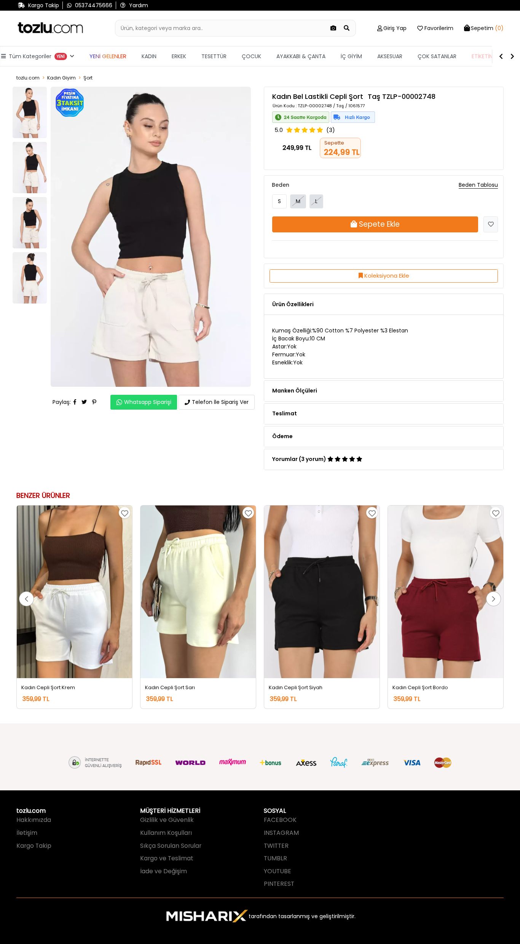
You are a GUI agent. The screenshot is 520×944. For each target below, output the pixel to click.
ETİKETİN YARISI (490, 56)
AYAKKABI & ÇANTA (300, 56)
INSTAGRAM (281, 832)
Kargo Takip (33, 845)
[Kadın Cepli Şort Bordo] (445, 592)
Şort (88, 78)
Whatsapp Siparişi (147, 402)
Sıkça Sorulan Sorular (170, 845)
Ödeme (282, 436)
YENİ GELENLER (107, 56)
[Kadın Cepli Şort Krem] (74, 592)
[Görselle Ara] (333, 28)
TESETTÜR (214, 56)
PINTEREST (279, 883)
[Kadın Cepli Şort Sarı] (198, 592)
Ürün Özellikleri (293, 304)
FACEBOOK (280, 819)
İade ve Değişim (163, 871)
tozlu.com (28, 78)
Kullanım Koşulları (166, 832)
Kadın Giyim (61, 78)
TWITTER (276, 845)
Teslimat (284, 413)
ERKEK (179, 56)
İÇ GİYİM (351, 56)
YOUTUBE (277, 871)
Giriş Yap (395, 28)
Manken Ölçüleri (294, 390)
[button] (26, 598)
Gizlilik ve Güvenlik (167, 819)
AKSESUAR (389, 56)
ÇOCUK (251, 56)
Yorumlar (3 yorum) (299, 459)
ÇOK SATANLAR (437, 56)
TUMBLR (275, 858)
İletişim (26, 832)
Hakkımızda (33, 819)
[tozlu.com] (50, 28)
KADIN (149, 56)
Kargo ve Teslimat (166, 858)
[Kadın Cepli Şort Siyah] (322, 592)
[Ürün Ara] (347, 28)
